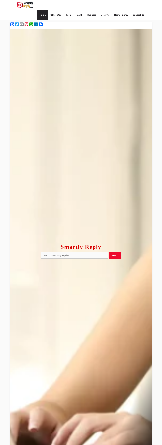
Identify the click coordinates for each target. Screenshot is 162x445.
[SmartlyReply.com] (25, 5)
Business (91, 15)
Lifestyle (105, 15)
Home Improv (121, 15)
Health (79, 15)
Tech (68, 15)
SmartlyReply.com (48, 5)
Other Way (55, 15)
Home (42, 15)
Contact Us (138, 15)
